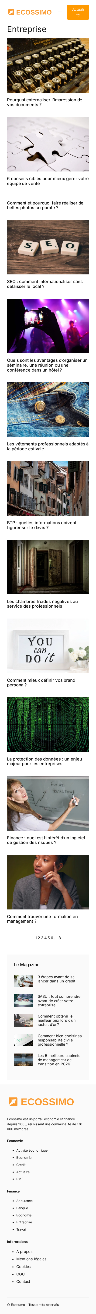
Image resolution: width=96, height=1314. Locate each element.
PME (20, 1179)
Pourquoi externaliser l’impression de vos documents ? (44, 102)
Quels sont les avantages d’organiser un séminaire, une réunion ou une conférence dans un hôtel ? (47, 365)
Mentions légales (31, 1259)
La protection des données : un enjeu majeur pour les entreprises (44, 761)
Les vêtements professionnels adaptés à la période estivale (48, 446)
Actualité (78, 12)
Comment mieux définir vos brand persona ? (41, 682)
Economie (23, 1157)
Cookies (23, 1266)
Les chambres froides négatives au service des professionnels (42, 604)
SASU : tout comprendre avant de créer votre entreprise (59, 1000)
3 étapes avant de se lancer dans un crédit (56, 979)
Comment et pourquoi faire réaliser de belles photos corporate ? (45, 205)
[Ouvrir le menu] (60, 12)
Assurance (24, 1201)
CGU (20, 1274)
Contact (23, 1281)
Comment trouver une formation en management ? (42, 919)
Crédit (20, 1165)
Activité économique (32, 1150)
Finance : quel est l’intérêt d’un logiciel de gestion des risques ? (46, 840)
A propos (24, 1251)
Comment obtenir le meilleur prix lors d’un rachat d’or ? (57, 1020)
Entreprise (24, 1222)
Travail (21, 1229)
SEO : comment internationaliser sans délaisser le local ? (44, 284)
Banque (22, 1208)
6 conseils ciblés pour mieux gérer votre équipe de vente (48, 181)
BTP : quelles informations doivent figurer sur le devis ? (41, 525)
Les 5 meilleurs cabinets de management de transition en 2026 (59, 1060)
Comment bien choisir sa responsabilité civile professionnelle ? (60, 1040)
